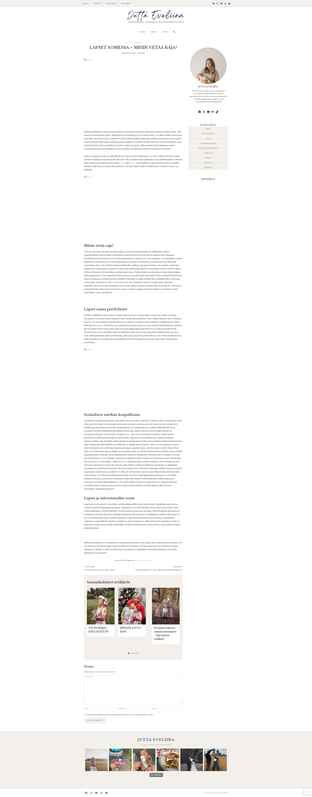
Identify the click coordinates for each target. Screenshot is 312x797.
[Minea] (133, 92)
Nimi (87, 709)
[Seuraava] (176, 619)
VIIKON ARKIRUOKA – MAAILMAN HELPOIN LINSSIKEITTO (159, 568)
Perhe (208, 158)
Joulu (208, 139)
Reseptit (98, 3)
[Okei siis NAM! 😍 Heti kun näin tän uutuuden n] (144, 760)
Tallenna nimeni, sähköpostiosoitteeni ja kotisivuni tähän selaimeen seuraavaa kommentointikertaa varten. (119, 715)
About (154, 32)
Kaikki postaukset (133, 42)
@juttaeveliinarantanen (143, 560)
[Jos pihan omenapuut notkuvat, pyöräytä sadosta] (168, 760)
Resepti (208, 167)
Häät (208, 129)
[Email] (229, 3)
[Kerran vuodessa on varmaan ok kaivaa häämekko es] (191, 760)
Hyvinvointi (208, 134)
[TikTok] (225, 3)
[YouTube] (221, 3)
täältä (122, 163)
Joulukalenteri (208, 143)
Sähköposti (122, 709)
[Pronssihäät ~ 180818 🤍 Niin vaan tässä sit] (215, 760)
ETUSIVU (142, 32)
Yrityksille (126, 3)
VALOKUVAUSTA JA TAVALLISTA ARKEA (99, 568)
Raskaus (208, 163)
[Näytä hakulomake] (174, 32)
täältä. (132, 163)
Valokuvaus (111, 3)
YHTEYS (165, 32)
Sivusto (154, 709)
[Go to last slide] (89, 619)
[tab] (128, 653)
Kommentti (89, 677)
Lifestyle (208, 153)
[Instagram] (217, 3)
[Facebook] (213, 3)
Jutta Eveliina (131, 53)
